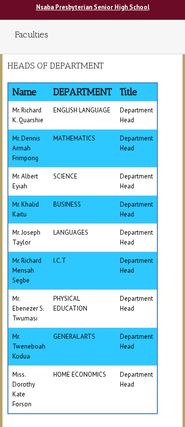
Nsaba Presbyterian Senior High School (92, 7)
